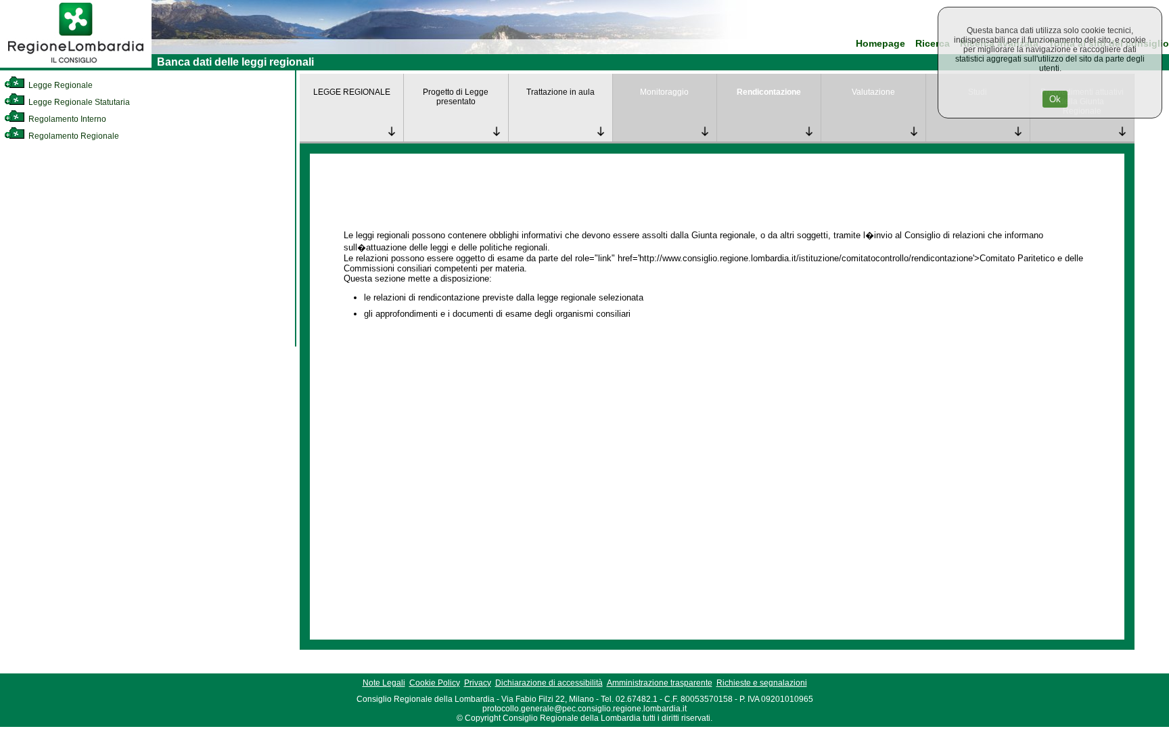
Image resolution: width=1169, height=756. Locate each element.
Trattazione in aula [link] (560, 92)
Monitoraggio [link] (664, 92)
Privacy (477, 683)
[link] (76, 65)
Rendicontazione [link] (769, 92)
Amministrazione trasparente (659, 683)
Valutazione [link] (873, 92)
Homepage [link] (880, 44)
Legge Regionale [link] (59, 85)
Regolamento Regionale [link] (72, 136)
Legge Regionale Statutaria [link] (78, 102)
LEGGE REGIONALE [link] (351, 92)
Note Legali (384, 683)
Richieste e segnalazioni (761, 683)
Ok (1055, 99)
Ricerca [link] (932, 44)
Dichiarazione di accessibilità (549, 683)
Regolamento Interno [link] (66, 119)
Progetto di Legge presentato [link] (455, 96)
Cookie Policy (434, 683)
